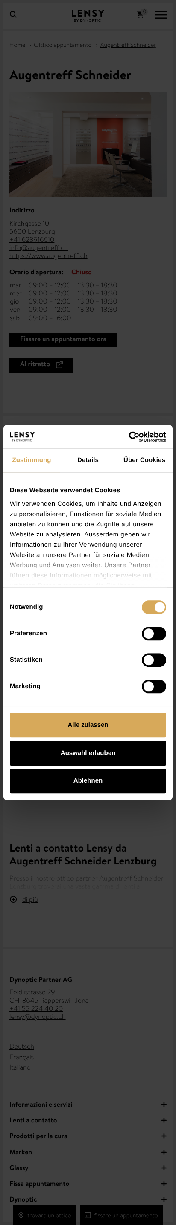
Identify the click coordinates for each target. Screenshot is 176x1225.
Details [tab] (88, 460)
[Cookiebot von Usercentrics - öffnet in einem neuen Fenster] (128, 436)
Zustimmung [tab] (31, 460)
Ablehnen (88, 780)
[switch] (154, 633)
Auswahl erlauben (88, 753)
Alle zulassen (87, 725)
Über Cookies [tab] (144, 460)
